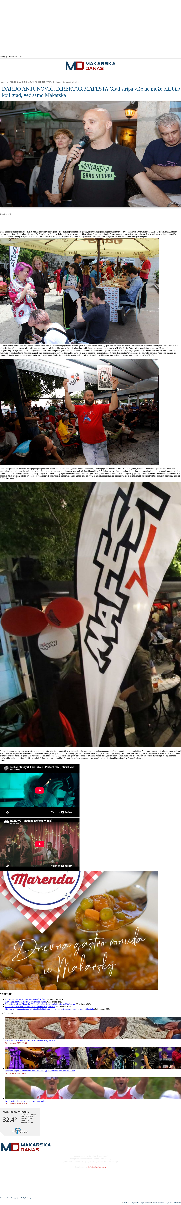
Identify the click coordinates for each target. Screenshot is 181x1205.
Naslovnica (4, 82)
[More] (71, 221)
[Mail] (173, 56)
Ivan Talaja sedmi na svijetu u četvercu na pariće (25, 1002)
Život (19, 82)
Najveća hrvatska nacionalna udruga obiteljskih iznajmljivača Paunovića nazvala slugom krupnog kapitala (49, 1009)
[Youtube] (176, 56)
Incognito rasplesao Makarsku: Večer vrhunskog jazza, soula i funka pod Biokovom (40, 1004)
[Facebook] (167, 56)
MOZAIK (13, 82)
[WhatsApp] (42, 220)
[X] (32, 220)
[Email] (52, 220)
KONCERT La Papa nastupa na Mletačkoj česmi (26, 999)
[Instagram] (170, 56)
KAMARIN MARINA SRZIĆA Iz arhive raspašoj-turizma (30, 1006)
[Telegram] (61, 220)
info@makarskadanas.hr (97, 1167)
